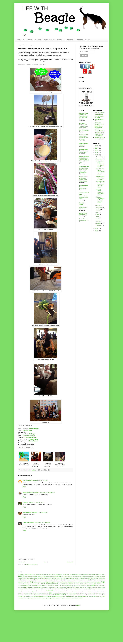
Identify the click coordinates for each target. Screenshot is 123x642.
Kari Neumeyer (27, 512)
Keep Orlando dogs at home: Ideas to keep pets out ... (100, 171)
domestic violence (54, 583)
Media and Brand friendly (53, 40)
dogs (103, 582)
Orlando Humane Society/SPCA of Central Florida (99, 134)
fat (87, 583)
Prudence (25, 502)
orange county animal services (38, 591)
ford (60, 585)
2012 (96, 230)
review (93, 593)
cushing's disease (42, 579)
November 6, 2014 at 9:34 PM (42, 522)
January (98, 225)
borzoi (88, 576)
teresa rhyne (60, 596)
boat (77, 576)
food (43, 585)
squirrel (74, 594)
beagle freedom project (39, 576)
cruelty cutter (102, 578)
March (98, 221)
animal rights (87, 574)
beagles (58, 576)
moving (82, 588)
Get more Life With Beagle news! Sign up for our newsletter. (91, 47)
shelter (53, 594)
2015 (96, 152)
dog (31, 582)
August (98, 210)
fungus (84, 585)
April (97, 219)
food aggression (48, 585)
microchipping (71, 588)
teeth (50, 596)
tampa (32, 596)
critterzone (95, 578)
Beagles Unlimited (99, 131)
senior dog (33, 594)
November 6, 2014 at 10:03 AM (39, 480)
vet (104, 596)
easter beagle (64, 583)
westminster (68, 598)
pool (54, 593)
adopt (26, 574)
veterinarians (38, 598)
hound (103, 587)
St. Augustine (21, 574)
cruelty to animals (28, 579)
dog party (75, 582)
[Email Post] (39, 469)
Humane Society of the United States (100, 138)
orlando (49, 591)
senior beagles (27, 594)
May (97, 216)
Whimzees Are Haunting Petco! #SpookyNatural (83, 180)
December (99, 157)
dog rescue (86, 582)
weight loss (63, 598)
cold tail (74, 578)
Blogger (78, 605)
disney (22, 582)
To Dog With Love (34, 428)
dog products (81, 582)
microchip (65, 588)
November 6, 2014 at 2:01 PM (36, 502)
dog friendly (54, 582)
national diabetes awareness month (93, 588)
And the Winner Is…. (84, 220)
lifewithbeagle (27, 469)
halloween (69, 587)
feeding (91, 583)
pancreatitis (76, 590)
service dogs (48, 594)
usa (92, 596)
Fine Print (69, 40)
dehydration (69, 579)
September (99, 207)
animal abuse (59, 574)
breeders (92, 576)
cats (43, 578)
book (83, 576)
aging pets (35, 574)
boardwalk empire (72, 576)
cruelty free (21, 579)
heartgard (92, 587)
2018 (96, 146)
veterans (20, 598)
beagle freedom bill (29, 576)
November (99, 159)
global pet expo (34, 587)
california (20, 578)
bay (100, 574)
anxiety (92, 574)
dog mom (65, 582)
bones (79, 576)
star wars (92, 594)
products (66, 593)
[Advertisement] (16, 622)
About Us (20, 40)
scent (100, 593)
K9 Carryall (32, 434)
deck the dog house (56, 579)
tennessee (54, 596)
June (97, 214)
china (64, 578)
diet (19, 582)
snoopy (64, 594)
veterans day (26, 598)
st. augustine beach (80, 594)
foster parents (73, 585)
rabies (77, 593)
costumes (83, 578)
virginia (47, 598)
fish (29, 585)
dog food (48, 582)
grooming (61, 587)
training (80, 596)
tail (29, 596)
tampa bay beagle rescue (40, 596)
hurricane (27, 588)
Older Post (70, 562)
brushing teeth (101, 576)
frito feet (78, 585)
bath (98, 574)
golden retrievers (49, 587)
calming (24, 578)
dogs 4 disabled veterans (24, 583)
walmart (55, 598)
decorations (63, 579)
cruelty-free (35, 580)
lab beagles (44, 588)
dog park (70, 582)
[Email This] (42, 470)
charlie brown (48, 578)
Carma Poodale (33, 441)
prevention (57, 593)
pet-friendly (45, 593)
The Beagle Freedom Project (99, 123)
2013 (96, 228)
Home (46, 562)
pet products (40, 593)
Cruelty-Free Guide (34, 40)
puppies (70, 593)
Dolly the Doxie (27, 430)
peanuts (99, 591)
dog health (60, 582)
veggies (101, 596)
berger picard (64, 576)
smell (61, 594)
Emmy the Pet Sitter (29, 435)
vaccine (97, 596)
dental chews (78, 579)
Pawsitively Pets (83, 134)
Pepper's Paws (33, 439)
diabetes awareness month (98, 579)
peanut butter (93, 590)
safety (97, 593)
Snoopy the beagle (83, 40)
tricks (87, 596)
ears (60, 583)
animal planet (73, 574)
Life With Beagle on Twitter (99, 116)
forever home (64, 585)
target (47, 596)
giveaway (27, 587)
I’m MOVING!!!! (82, 214)
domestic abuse (45, 583)
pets (50, 593)
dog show (91, 582)
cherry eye (54, 578)
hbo (85, 587)
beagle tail (48, 576)
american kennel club (50, 574)
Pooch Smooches (84, 156)
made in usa (50, 588)
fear (89, 583)
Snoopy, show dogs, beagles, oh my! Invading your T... (100, 163)
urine (90, 596)
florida (39, 585)
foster (68, 585)
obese (103, 588)
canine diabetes (38, 578)
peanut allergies (86, 590)
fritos (82, 585)
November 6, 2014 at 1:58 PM (47, 492)
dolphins (38, 583)
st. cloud (88, 594)
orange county (25, 590)
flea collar (32, 585)
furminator (88, 585)
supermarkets (26, 596)
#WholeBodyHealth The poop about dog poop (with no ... (100, 184)
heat (96, 587)
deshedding (84, 579)
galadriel (93, 585)
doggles (98, 582)
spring (70, 594)
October (98, 205)
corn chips (78, 578)
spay (68, 594)
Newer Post (22, 562)
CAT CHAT (82, 123)
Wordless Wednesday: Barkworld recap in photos (100, 199)
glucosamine (42, 587)
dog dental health (41, 582)
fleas (36, 585)
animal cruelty (66, 574)
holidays (99, 587)
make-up (55, 588)
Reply (24, 486)
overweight (71, 590)
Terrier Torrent (83, 219)
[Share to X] (46, 470)
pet (102, 590)
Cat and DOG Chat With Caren (31, 492)
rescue (81, 593)
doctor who (26, 582)
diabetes (89, 580)
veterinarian (32, 598)
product (62, 593)
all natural (42, 574)
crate (92, 578)
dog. (95, 582)
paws (81, 590)
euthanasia (70, 583)
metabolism (60, 588)
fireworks (26, 585)
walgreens (51, 598)
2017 (96, 148)
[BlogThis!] (44, 470)
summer (20, 596)
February (98, 223)
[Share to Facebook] (48, 470)
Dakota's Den (83, 213)
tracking (76, 596)
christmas (69, 578)
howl (23, 588)
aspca (95, 574)
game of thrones (99, 585)
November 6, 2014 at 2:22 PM (39, 512)
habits (64, 587)
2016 (96, 150)
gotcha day (55, 587)
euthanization (76, 583)
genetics (22, 587)
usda (94, 596)
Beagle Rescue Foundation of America (99, 127)
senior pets (38, 594)
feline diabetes (97, 583)
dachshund (48, 579)
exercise (81, 583)
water (59, 598)
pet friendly (34, 593)
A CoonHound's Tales (30, 437)
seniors (43, 594)
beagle (21, 576)
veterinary (43, 598)
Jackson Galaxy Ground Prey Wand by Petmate (83, 138)
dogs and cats (33, 583)
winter (75, 598)
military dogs (78, 588)
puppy (74, 593)
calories (28, 578)
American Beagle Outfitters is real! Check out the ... (99, 192)
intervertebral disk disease (35, 588)
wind (72, 598)
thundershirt (69, 596)
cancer (32, 578)
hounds (20, 588)
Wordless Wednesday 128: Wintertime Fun (83, 207)
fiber (102, 583)
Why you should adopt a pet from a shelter (83, 197)
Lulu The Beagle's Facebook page (99, 113)
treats (84, 596)
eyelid (85, 583)
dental (73, 579)
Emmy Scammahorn (28, 522)
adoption (30, 574)
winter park (80, 598)
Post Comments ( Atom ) (31, 564)
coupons (88, 578)
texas (64, 596)
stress (103, 594)
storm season (98, 594)
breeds (96, 576)
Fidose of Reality (83, 113)
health (88, 587)
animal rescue (80, 574)
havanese (82, 587)
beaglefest (53, 576)
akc (39, 574)
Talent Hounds (27, 480)
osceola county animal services (60, 590)
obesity (20, 591)
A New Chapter (82, 188)
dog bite (35, 582)
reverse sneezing (87, 593)
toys (73, 596)
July (97, 212)
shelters (57, 594)
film (23, 585)
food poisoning (55, 585)
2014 (96, 155)
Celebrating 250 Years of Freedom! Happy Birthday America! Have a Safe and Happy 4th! (84, 127)
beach (103, 574)
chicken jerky (60, 578)
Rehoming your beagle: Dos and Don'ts (100, 178)
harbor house (75, 587)
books (85, 576)
